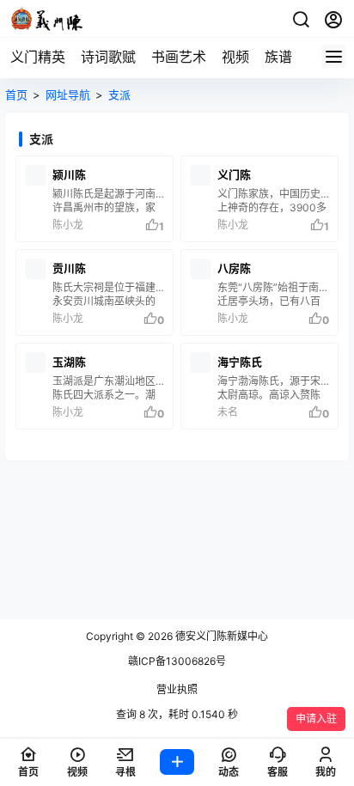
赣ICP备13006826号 (177, 661)
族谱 (278, 56)
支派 (119, 94)
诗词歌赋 (108, 56)
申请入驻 (316, 718)
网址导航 (68, 94)
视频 (235, 56)
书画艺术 (178, 56)
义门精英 (37, 56)
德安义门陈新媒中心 (220, 636)
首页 (16, 94)
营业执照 (177, 689)
